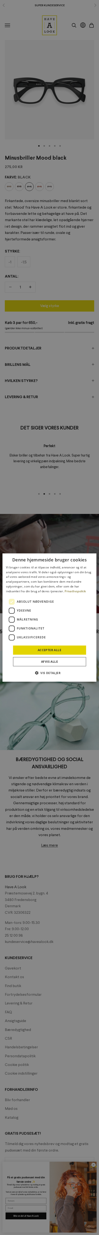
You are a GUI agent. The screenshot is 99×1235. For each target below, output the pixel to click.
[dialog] (49, 617)
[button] (49, 673)
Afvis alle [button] (49, 662)
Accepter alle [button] (49, 650)
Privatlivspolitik (75, 591)
